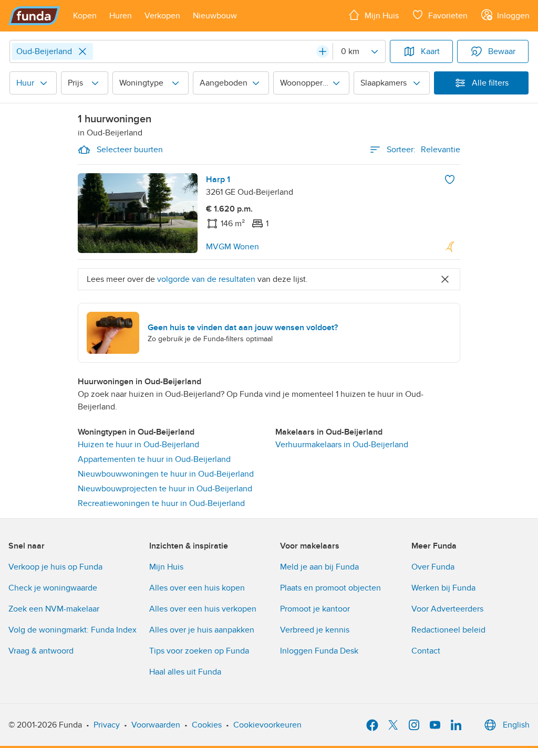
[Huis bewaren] (449, 179)
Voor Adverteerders (447, 609)
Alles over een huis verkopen (202, 609)
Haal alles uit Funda (185, 672)
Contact (425, 651)
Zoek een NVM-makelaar (53, 609)
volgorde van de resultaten (206, 279)
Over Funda (432, 567)
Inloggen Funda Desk (319, 651)
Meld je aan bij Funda (319, 567)
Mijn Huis (166, 567)
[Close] (82, 51)
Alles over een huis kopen (197, 588)
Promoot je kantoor (315, 609)
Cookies (207, 725)
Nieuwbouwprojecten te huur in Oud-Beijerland (165, 488)
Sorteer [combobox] (423, 149)
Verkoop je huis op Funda (55, 567)
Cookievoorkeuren (267, 725)
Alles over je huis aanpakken (201, 630)
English (516, 725)
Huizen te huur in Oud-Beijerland (138, 444)
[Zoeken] (322, 51)
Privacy (107, 725)
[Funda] (34, 15)
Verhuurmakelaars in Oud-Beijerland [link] (341, 444)
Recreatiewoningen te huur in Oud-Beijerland (161, 503)
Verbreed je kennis (314, 630)
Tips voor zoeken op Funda (199, 651)
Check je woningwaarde (52, 588)
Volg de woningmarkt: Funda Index (72, 630)
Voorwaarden (155, 725)
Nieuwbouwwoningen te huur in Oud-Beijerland (166, 474)
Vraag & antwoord (41, 651)
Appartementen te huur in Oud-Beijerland (154, 459)
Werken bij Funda (443, 588)
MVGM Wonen (232, 246)
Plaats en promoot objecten (330, 588)
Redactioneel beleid (448, 630)
